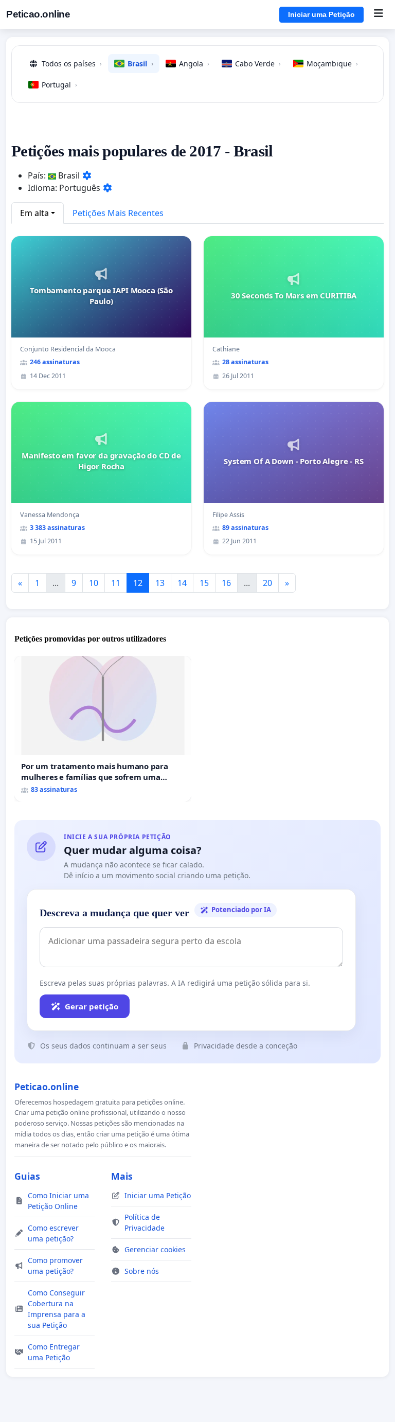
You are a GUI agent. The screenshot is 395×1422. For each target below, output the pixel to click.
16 (226, 583)
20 (267, 583)
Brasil (140, 63)
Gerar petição (91, 1006)
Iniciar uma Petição (321, 14)
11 (115, 583)
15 (204, 583)
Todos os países (72, 63)
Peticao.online (38, 14)
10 (93, 583)
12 (137, 583)
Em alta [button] (34, 213)
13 (160, 583)
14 (182, 583)
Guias (27, 1176)
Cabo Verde (258, 63)
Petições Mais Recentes (118, 213)
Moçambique (332, 63)
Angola (194, 63)
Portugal (59, 85)
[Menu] (378, 14)
